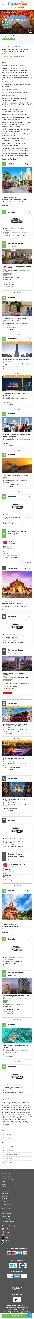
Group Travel (6, 1208)
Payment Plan (6, 1216)
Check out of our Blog (8, 1226)
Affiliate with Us (6, 1201)
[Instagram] (3, 1235)
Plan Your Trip (6, 1173)
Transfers (4, 1187)
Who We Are (5, 1193)
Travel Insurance (7, 1211)
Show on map (22, 270)
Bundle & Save (6, 1176)
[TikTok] (3, 1243)
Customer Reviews (7, 1204)
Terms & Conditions (8, 1221)
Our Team (5, 1196)
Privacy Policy (6, 1219)
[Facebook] (3, 1232)
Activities (4, 1184)
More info (5, 205)
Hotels (3, 1181)
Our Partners (5, 1199)
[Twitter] (3, 1237)
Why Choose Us (6, 1214)
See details (17, 334)
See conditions (17, 1291)
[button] (5, 180)
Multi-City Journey (7, 1179)
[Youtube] (3, 1240)
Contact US (5, 1191)
